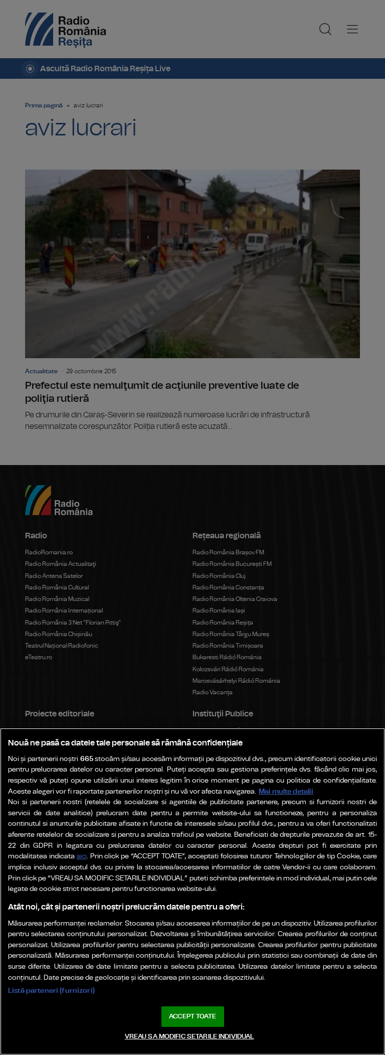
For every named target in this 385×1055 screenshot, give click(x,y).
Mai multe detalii (286, 791)
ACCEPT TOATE (192, 1016)
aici (82, 856)
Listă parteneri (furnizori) (51, 990)
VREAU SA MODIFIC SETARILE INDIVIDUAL (189, 1036)
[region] (192, 891)
